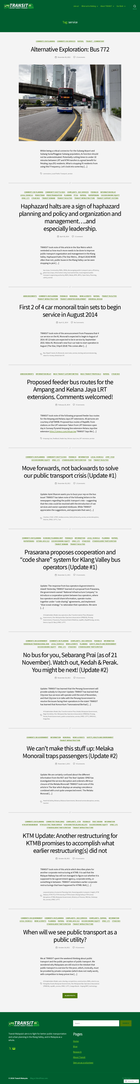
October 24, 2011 (64, 947)
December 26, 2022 (64, 57)
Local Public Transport (59, 174)
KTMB (53, 897)
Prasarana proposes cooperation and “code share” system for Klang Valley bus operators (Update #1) (70, 559)
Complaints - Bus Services (78, 192)
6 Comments (80, 678)
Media (71, 275)
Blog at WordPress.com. (39, 1078)
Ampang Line (47, 438)
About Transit (79, 1057)
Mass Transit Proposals (90, 374)
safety (45, 277)
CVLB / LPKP (54, 517)
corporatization (48, 892)
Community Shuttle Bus (55, 192)
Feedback (94, 192)
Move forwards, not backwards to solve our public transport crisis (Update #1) (70, 471)
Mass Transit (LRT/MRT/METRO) (65, 374)
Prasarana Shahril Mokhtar (69, 620)
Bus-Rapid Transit (49, 353)
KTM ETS (52, 895)
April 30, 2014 (64, 236)
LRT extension (84, 438)
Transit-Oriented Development (73, 299)
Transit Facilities (64, 198)
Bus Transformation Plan (77, 615)
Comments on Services (66, 41)
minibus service (63, 517)
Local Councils (26, 195)
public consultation (68, 716)
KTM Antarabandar (30, 825)
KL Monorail (60, 353)
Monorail (73, 296)
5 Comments (80, 575)
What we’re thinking (88, 6)
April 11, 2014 (63, 322)
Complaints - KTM (73, 822)
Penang (92, 714)
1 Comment (79, 236)
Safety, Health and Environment (102, 644)
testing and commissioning (87, 353)
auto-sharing (63, 981)
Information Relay (108, 192)
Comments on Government (36, 641)
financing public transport (81, 892)
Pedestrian (40, 195)
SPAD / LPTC (53, 519)
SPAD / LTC (26, 198)
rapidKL (81, 620)
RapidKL (80, 41)
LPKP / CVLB (110, 457)
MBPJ (67, 275)
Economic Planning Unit (53, 538)
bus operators (63, 615)
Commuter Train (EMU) (55, 822)
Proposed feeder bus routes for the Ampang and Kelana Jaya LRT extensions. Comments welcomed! (70, 389)
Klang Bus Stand (48, 984)
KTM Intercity (60, 895)
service (70, 174)
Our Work (120, 6)
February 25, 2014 (64, 405)
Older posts (70, 995)
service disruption (92, 517)
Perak (45, 716)
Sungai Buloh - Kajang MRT (79, 986)
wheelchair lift (59, 355)
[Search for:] (95, 1023)
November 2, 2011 (64, 764)
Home (76, 1041)
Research (77, 1052)
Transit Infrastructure (84, 198)
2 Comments (80, 57)
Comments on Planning (45, 41)
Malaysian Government (89, 711)
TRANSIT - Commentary (95, 41)
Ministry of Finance (78, 897)
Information (83, 457)
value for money (48, 355)
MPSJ (80, 275)
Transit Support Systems (107, 198)
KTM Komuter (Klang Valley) (75, 825)
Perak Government (54, 716)
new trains (68, 353)
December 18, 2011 (64, 483)
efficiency (95, 270)
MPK (75, 275)
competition (72, 981)
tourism (46, 803)
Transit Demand (48, 198)
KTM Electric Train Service (51, 825)
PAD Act (88, 897)
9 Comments (80, 947)
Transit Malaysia (21, 1078)
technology (93, 986)
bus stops (46, 270)
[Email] (13, 1048)
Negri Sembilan (48, 714)
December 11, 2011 (64, 575)
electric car (95, 981)
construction (81, 981)
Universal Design (95, 299)
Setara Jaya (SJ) (42, 541)
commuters (47, 174)
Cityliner (46, 517)
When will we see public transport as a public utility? (70, 936)
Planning (68, 195)
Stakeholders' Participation (74, 460)
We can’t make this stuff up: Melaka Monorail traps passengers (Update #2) (70, 752)
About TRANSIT (106, 6)
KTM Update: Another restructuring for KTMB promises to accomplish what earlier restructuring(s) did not (70, 842)
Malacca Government (67, 801)
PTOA (76, 195)
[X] (10, 1048)
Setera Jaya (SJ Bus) (50, 622)
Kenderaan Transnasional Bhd (36, 644)
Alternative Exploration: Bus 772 (70, 49)
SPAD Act (93, 716)
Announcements (30, 296)
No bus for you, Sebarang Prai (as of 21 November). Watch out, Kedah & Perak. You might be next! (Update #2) (70, 662)
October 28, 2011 (64, 858)
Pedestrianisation (54, 195)
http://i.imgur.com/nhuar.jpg (63, 431)
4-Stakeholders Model (50, 615)
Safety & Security (75, 517)
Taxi (90, 460)
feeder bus (63, 438)
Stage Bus (36, 198)
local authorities (72, 273)
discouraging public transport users (80, 270)
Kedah (78, 711)
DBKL (61, 270)
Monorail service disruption (85, 801)
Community (54, 270)
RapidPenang (93, 195)
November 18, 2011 (64, 678)
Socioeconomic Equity (110, 195)
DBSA (65, 270)
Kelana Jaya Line (73, 438)
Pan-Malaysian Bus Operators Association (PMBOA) (69, 617)
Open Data (85, 275)
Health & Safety (48, 801)
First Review (97, 822)
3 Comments (80, 405)
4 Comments (80, 764)
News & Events (85, 296)
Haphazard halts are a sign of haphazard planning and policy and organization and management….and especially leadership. (70, 217)
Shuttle (45, 519)
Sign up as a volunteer (83, 1062)
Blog (75, 1046)
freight (92, 892)
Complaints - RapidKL (98, 918)
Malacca (57, 801)
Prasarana (55, 620)
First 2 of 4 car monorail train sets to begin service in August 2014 (70, 310)
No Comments (79, 322)
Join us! (76, 6)
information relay (61, 273)
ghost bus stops (48, 273)
